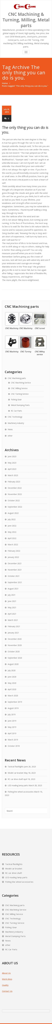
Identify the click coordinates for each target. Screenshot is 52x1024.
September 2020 (15, 658)
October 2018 (14, 746)
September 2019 (15, 702)
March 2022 (13, 544)
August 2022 (13, 513)
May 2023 (12, 462)
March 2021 (13, 620)
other (10, 435)
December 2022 (15, 488)
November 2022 (15, 494)
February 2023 (14, 481)
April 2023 (12, 469)
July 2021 (11, 595)
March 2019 (13, 739)
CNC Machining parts (17, 378)
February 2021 (14, 626)
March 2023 (13, 475)
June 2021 (12, 601)
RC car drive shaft (15, 779)
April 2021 (12, 613)
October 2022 (14, 500)
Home (5, 83)
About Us (6, 973)
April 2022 (12, 538)
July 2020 (11, 670)
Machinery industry (16, 423)
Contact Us (7, 991)
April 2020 (12, 689)
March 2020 (13, 695)
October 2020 (14, 651)
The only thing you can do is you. (25, 130)
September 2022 (15, 507)
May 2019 (12, 727)
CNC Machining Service (21, 382)
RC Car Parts (16, 410)
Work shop (7, 979)
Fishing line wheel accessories (20, 791)
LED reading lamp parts (18, 785)
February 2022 (14, 551)
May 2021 (12, 607)
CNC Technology (15, 417)
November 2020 (15, 645)
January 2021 (13, 632)
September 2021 (15, 582)
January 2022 (13, 557)
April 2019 (12, 733)
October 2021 (14, 576)
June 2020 (12, 676)
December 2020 (15, 639)
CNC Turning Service (20, 394)
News (10, 429)
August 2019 (13, 708)
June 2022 (12, 525)
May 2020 (12, 683)
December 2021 (15, 563)
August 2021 (13, 588)
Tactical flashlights (16, 766)
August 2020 (13, 664)
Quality (5, 985)
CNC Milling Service (19, 388)
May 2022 (12, 532)
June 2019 (12, 720)
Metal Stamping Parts (20, 405)
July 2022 (11, 519)
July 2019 (11, 714)
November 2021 (15, 569)
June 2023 (12, 456)
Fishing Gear (16, 399)
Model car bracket (15, 773)
